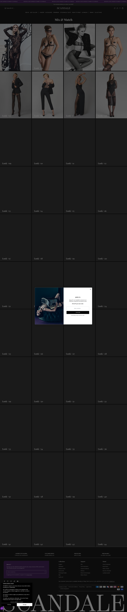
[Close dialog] (90, 289)
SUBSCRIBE (78, 312)
